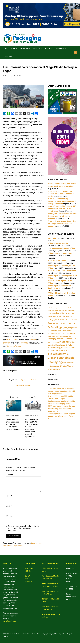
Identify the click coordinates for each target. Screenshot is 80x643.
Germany (56, 316)
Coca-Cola (54, 310)
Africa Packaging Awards (58, 243)
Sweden (64, 362)
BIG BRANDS (24, 49)
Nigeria (23, 380)
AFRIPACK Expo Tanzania (58, 261)
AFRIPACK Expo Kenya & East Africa (62, 271)
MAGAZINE (36, 49)
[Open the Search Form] (75, 52)
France (50, 316)
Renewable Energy (54, 348)
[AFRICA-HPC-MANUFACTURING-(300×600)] (62, 174)
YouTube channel (13, 346)
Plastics (33, 380)
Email (9, 506)
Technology (52, 366)
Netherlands (63, 336)
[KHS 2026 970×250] (23, 364)
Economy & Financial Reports (66, 310)
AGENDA (13, 49)
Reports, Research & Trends (69, 348)
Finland (54, 313)
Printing (72, 342)
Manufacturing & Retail (66, 333)
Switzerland (70, 362)
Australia (67, 308)
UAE (57, 366)
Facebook (23, 343)
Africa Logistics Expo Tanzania (60, 253)
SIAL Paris (52, 238)
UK (61, 366)
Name (9, 496)
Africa (49, 308)
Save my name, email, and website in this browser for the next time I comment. (23, 528)
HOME (5, 49)
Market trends (51, 336)
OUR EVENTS (59, 49)
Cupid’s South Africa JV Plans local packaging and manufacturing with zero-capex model (61, 391)
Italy (62, 328)
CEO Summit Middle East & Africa (61, 248)
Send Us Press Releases (28, 578)
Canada (72, 308)
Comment (10, 474)
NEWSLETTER (12, 340)
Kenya (66, 328)
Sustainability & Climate (23, 385)
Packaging (52, 339)
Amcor (53, 308)
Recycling (51, 345)
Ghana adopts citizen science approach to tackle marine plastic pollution (13, 424)
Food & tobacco (65, 313)
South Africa (53, 350)
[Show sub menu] (17, 49)
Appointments (59, 308)
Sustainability (64, 350)
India (62, 316)
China (49, 310)
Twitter (33, 340)
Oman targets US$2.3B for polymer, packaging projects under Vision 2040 (62, 416)
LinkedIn (6, 343)
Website (9, 516)
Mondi (57, 336)
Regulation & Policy (64, 345)
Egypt (49, 313)
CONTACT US (7, 56)
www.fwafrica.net (9, 621)
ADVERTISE (49, 49)
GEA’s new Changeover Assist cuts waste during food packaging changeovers (61, 408)
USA (65, 365)
